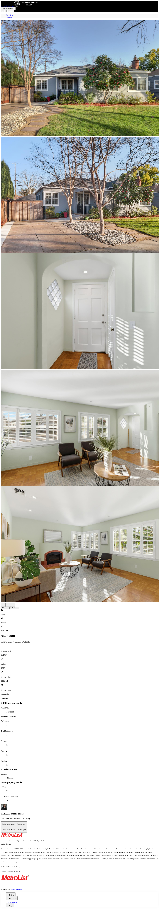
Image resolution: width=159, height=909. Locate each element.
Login (3, 11)
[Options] (3, 605)
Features (9, 17)
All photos (5, 608)
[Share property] (12, 605)
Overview (9, 15)
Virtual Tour (14, 608)
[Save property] (8, 605)
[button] (79, 78)
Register (10, 11)
